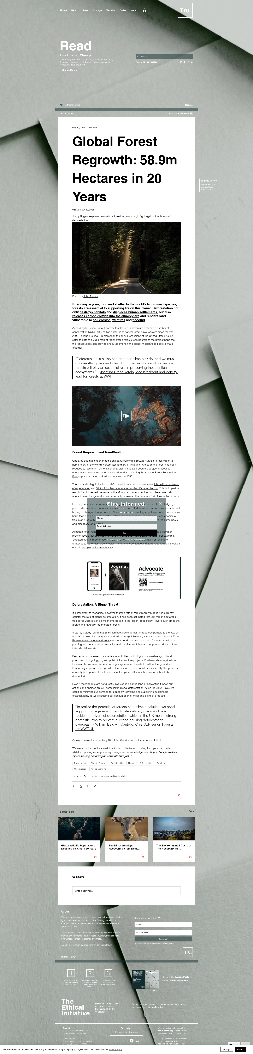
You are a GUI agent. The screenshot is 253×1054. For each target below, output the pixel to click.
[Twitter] (121, 512)
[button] (160, 503)
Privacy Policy (115, 1049)
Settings (226, 1049)
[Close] (249, 1049)
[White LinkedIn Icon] (131, 512)
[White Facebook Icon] (124, 512)
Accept (240, 1049)
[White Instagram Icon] (128, 512)
